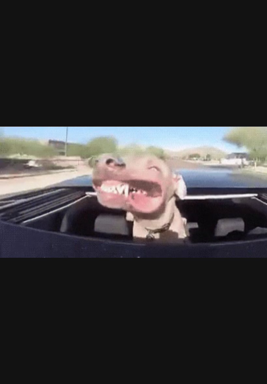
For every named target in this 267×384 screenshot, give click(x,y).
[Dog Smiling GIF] (133, 192)
